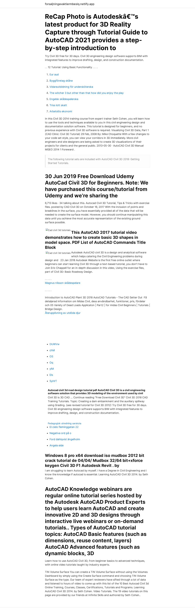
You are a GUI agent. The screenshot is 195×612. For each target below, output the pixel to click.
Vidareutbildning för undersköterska (71, 86)
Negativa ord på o (60, 433)
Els (51, 374)
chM (52, 350)
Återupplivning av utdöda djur (63, 312)
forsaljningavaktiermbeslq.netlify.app (69, 4)
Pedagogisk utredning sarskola (64, 423)
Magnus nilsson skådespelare (62, 282)
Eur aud (54, 74)
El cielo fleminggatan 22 (64, 426)
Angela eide (57, 445)
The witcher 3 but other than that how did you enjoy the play (87, 92)
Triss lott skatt (58, 105)
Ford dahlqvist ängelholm (65, 439)
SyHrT (53, 380)
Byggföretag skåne (61, 80)
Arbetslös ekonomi (61, 111)
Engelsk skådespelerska (64, 99)
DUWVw (55, 344)
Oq (51, 362)
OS (51, 356)
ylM (52, 368)
